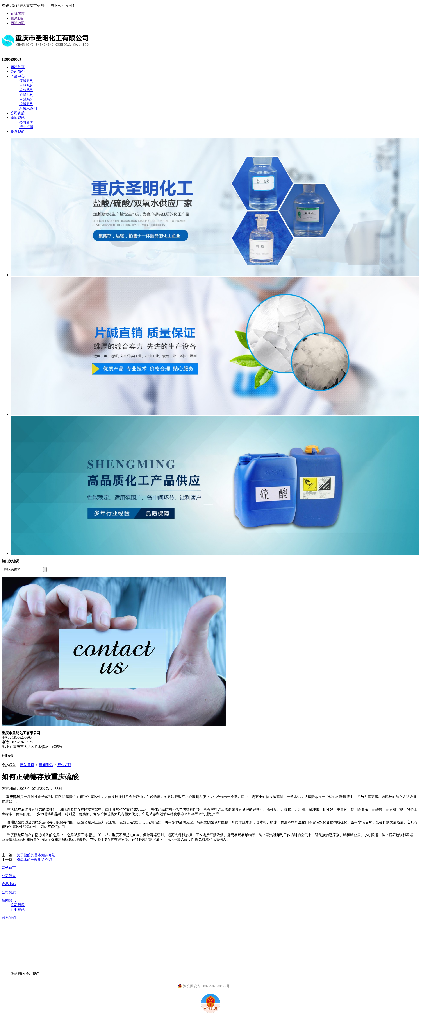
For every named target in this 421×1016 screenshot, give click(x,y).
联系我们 (18, 18)
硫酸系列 (26, 90)
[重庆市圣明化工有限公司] (45, 50)
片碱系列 (26, 104)
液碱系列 (26, 81)
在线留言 (18, 14)
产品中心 (18, 76)
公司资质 (18, 113)
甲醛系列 (26, 99)
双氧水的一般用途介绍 (34, 860)
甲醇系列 (26, 85)
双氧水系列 (28, 108)
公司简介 (18, 71)
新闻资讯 (18, 118)
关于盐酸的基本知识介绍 (36, 855)
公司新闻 (26, 122)
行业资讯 (26, 127)
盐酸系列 (26, 95)
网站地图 (18, 23)
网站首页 (18, 67)
